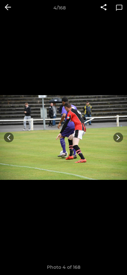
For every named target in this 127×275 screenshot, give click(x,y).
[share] (103, 7)
